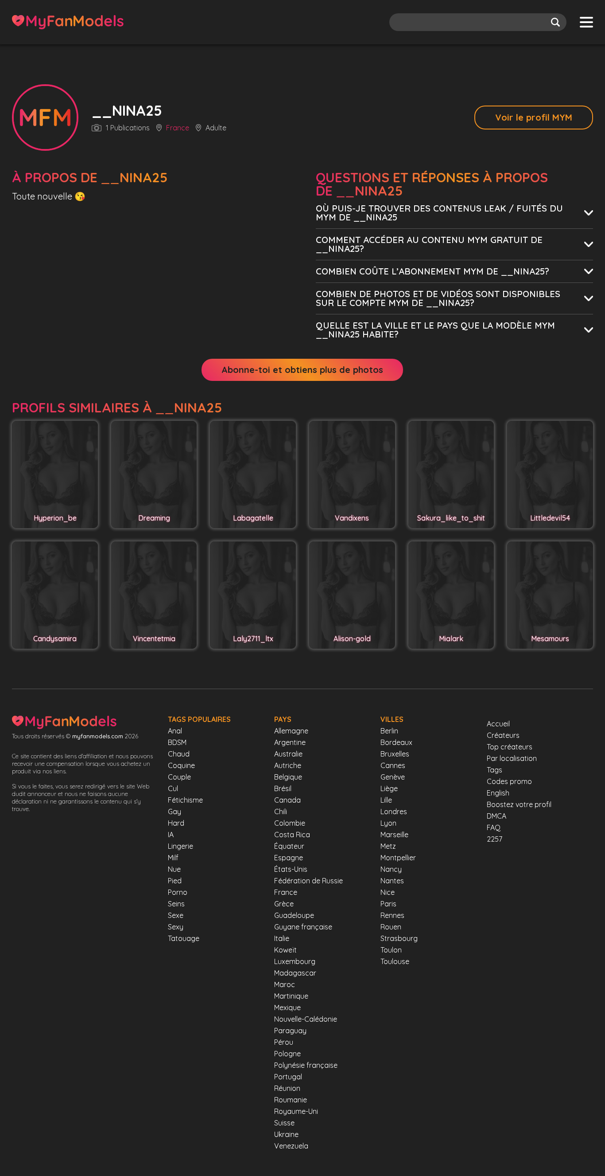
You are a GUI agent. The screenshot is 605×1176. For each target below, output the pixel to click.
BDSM (177, 742)
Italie (281, 938)
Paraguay (290, 1030)
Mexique (287, 1007)
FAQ (493, 827)
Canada (287, 800)
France (177, 128)
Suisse (284, 1122)
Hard (176, 823)
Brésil (282, 788)
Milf (173, 857)
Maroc (284, 984)
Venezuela (291, 1145)
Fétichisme (185, 800)
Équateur (289, 846)
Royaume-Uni (296, 1111)
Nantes (392, 880)
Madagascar (295, 972)
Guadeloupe (294, 915)
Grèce (284, 903)
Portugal (288, 1076)
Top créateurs (509, 746)
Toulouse (394, 961)
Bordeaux (396, 742)
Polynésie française (305, 1065)
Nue (174, 869)
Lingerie (180, 846)
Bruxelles (394, 753)
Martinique (291, 996)
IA (171, 834)
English (498, 792)
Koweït (285, 949)
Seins (176, 903)
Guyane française (303, 926)
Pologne (287, 1053)
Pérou (283, 1042)
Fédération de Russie (308, 880)
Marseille (394, 834)
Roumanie (290, 1099)
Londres (393, 811)
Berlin (389, 730)
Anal (175, 730)
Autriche (287, 765)
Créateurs (503, 735)
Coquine (181, 765)
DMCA (496, 815)
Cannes (392, 765)
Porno (177, 892)
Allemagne (291, 730)
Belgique (288, 776)
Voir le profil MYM (533, 117)
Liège (389, 788)
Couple (179, 776)
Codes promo (509, 781)
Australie (288, 753)
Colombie (289, 823)
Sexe (175, 915)
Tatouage (183, 938)
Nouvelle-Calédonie (305, 1019)
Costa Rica (292, 834)
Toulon (391, 949)
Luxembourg (294, 961)
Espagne (288, 857)
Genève (392, 776)
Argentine (290, 742)
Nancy (391, 869)
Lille (386, 800)
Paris (388, 903)
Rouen (390, 926)
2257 (494, 839)
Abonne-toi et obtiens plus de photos (302, 369)
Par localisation (512, 758)
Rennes (392, 915)
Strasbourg (399, 938)
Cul (173, 788)
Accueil (498, 723)
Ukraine (286, 1134)
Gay (174, 811)
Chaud (179, 753)
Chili (280, 811)
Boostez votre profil (519, 804)
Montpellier (398, 857)
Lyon (388, 823)
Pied (175, 880)
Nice (387, 892)
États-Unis (290, 869)
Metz (388, 846)
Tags (494, 769)
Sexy (175, 926)
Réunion (287, 1088)
